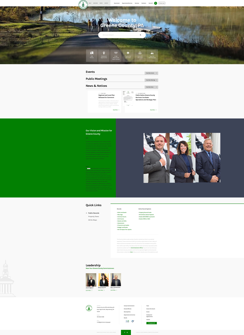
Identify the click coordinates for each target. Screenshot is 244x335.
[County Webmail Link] (127, 321)
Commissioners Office (137, 247)
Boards (125, 317)
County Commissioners (129, 305)
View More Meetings (150, 80)
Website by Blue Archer (153, 332)
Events (101, 3)
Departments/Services (127, 3)
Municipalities (127, 311)
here (131, 252)
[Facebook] (125, 332)
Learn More (88, 290)
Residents (144, 3)
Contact (106, 3)
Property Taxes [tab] (93, 216)
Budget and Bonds (123, 227)
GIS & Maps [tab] (92, 220)
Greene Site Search (150, 308)
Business (137, 3)
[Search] (155, 3)
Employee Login (162, 3)
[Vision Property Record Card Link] (132, 321)
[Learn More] (92, 55)
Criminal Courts (122, 216)
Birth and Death (122, 212)
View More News (149, 87)
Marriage (120, 214)
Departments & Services (129, 314)
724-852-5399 (100, 317)
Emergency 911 (151, 323)
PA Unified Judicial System (146, 214)
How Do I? (151, 3)
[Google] (127, 332)
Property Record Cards (145, 212)
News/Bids (95, 3)
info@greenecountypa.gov (103, 322)
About (90, 3)
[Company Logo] (83, 4)
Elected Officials (127, 308)
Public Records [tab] (93, 213)
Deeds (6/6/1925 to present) (147, 216)
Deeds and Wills (122, 221)
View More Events (150, 73)
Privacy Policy (106, 332)
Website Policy (100, 332)
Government (117, 3)
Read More (115, 109)
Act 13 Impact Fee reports (124, 229)
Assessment (121, 223)
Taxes (147, 305)
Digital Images (113, 332)
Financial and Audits (123, 225)
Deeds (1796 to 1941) (144, 219)
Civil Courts (121, 219)
